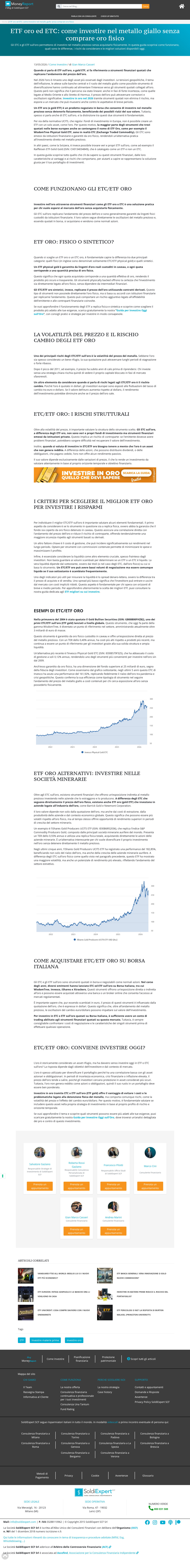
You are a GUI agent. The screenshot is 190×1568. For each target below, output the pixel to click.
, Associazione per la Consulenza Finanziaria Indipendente (96, 1552)
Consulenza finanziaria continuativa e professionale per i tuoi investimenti (77, 1395)
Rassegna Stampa (33, 1392)
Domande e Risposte (147, 1392)
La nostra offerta (70, 1387)
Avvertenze (141, 1397)
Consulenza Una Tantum (75, 1404)
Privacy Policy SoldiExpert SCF (152, 1402)
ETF (22, 1340)
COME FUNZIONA (71, 1379)
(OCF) (134, 1527)
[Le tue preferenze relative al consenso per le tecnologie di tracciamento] (2, 1176)
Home (4, 21)
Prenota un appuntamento (40, 1186)
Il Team (27, 1387)
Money (29, 1359)
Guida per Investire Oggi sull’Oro (93, 1117)
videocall (113, 1422)
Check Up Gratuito (110, 16)
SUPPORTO (141, 1379)
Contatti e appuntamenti (149, 1387)
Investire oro (74, 1340)
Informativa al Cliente (35, 1397)
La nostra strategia (108, 1387)
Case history (105, 1392)
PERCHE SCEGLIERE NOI (111, 1379)
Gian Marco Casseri (83, 64)
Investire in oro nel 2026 (78, 98)
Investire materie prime (45, 1340)
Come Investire (58, 64)
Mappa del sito (26, 1374)
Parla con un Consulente (83, 16)
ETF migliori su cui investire (82, 591)
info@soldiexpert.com (23, 1521)
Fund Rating (67, 1409)
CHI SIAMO (29, 1379)
